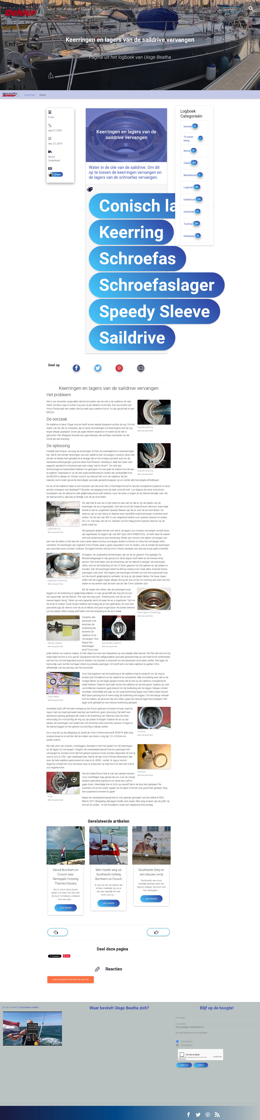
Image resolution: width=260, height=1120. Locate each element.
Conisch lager (151, 206)
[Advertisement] (194, 290)
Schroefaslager (157, 285)
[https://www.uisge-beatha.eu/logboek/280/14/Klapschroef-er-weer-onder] (158, 932)
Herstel (201, 1065)
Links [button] (110, 9)
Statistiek (189, 211)
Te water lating (188, 138)
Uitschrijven (187, 1045)
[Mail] (140, 368)
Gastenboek (124, 9)
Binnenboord (190, 175)
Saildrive (132, 338)
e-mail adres (181, 1024)
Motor (187, 150)
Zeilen (187, 163)
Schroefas (137, 258)
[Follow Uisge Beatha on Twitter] (97, 368)
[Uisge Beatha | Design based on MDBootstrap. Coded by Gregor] (24, 9)
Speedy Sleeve (154, 311)
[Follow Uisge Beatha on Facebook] (76, 368)
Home (51, 9)
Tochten (188, 223)
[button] (252, 9)
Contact (138, 9)
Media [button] (99, 9)
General (188, 126)
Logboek (188, 187)
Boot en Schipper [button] (67, 9)
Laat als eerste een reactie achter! (71, 979)
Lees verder (65, 908)
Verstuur (184, 1065)
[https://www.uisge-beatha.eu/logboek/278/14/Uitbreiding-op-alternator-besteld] (57, 932)
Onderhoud (190, 199)
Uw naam (180, 1017)
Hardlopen (189, 236)
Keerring (131, 232)
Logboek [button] (86, 9)
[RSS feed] (217, 1114)
